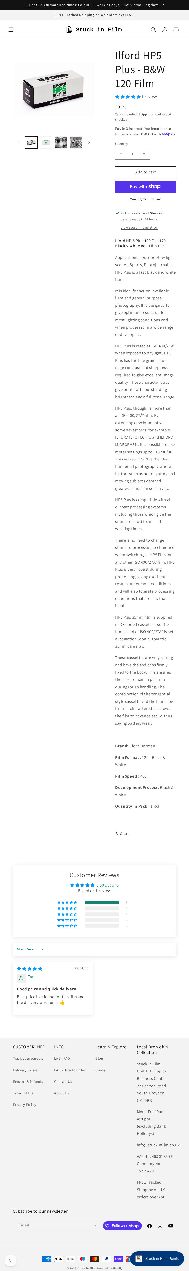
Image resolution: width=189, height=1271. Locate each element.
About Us (61, 1093)
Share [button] (124, 833)
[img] (30, 968)
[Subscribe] (94, 1225)
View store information (139, 227)
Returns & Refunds (28, 1081)
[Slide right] (89, 142)
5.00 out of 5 (107, 885)
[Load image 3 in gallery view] (61, 142)
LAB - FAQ (62, 1058)
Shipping (145, 114)
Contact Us (63, 1081)
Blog (99, 1058)
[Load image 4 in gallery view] (76, 142)
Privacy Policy (24, 1104)
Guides (101, 1070)
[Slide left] (18, 142)
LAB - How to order (69, 1070)
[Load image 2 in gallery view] (46, 142)
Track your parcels (28, 1058)
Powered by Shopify (109, 1268)
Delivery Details (26, 1070)
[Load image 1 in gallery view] (31, 142)
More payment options (146, 199)
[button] (10, 29)
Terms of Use (23, 1093)
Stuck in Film (87, 1268)
